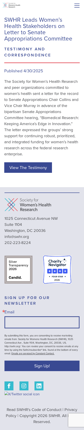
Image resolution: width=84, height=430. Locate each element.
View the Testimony (28, 167)
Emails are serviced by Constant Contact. (32, 353)
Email (9, 312)
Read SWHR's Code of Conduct (34, 409)
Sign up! (42, 366)
